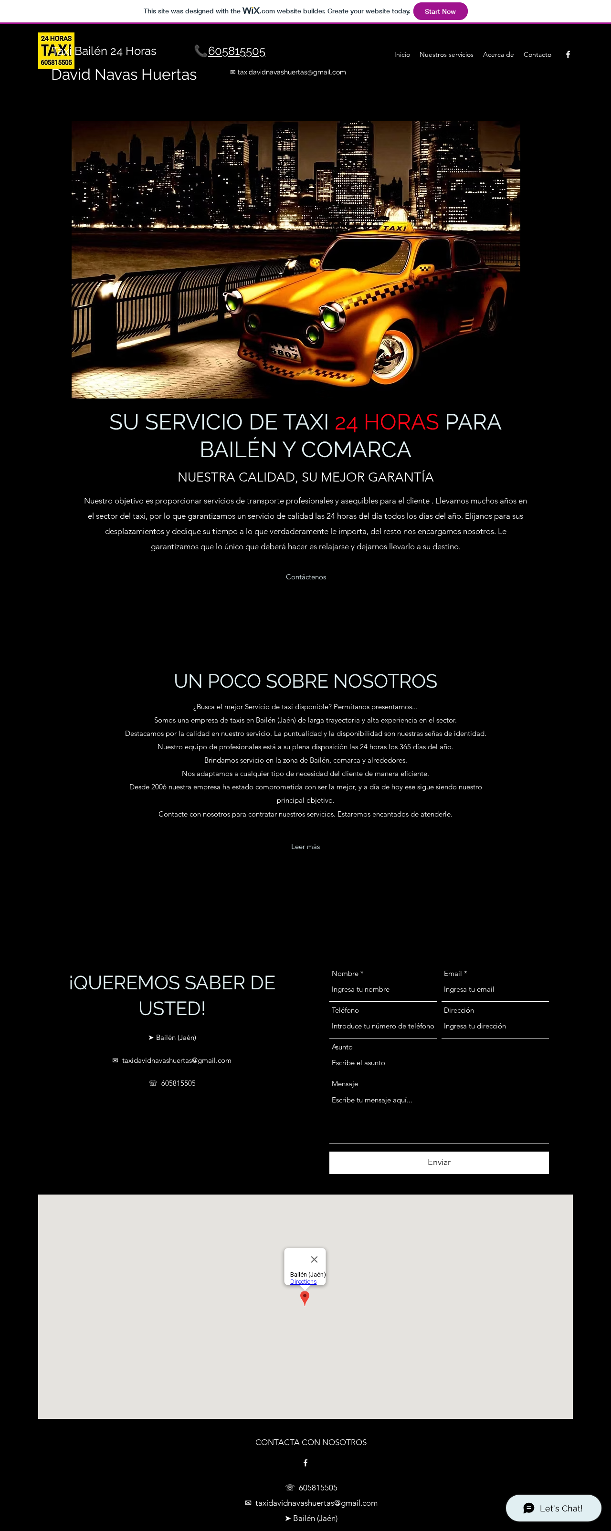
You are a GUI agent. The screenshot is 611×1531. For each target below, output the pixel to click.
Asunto (342, 1046)
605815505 (236, 51)
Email (453, 973)
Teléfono (345, 1010)
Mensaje (345, 1083)
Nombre (345, 973)
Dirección (459, 1010)
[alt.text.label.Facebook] (568, 54)
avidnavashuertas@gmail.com (299, 72)
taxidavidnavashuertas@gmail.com (177, 1060)
